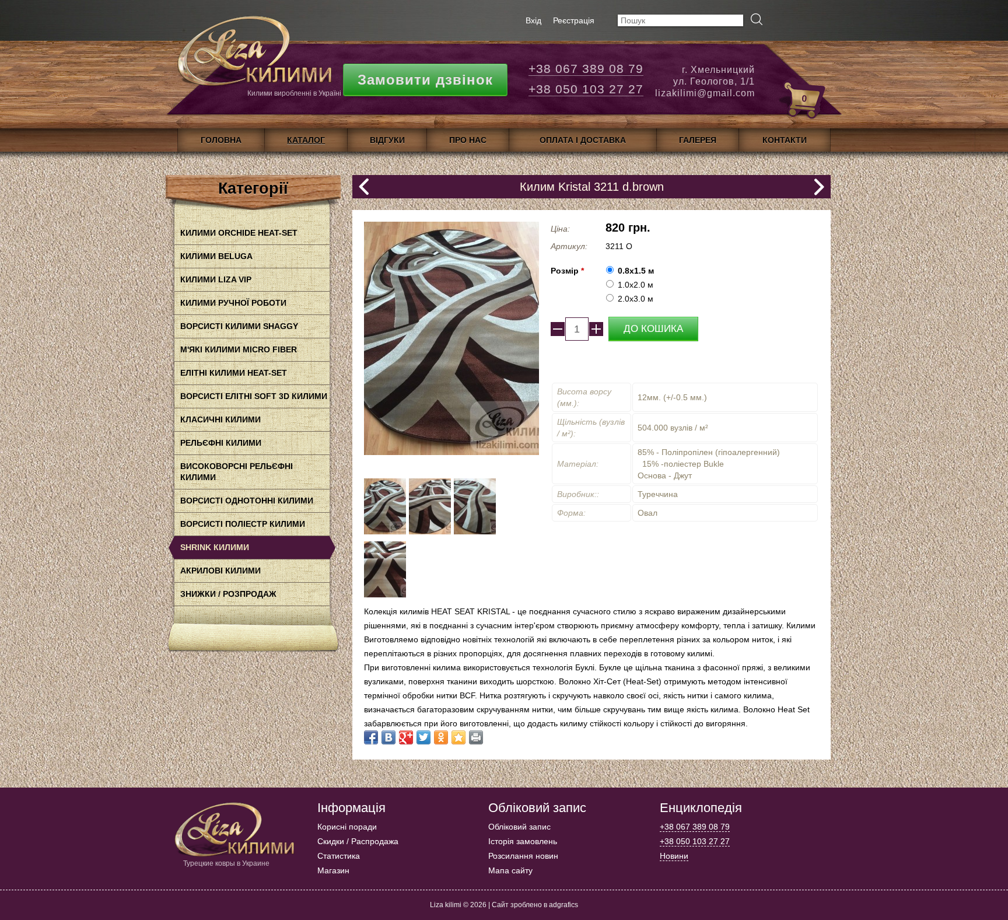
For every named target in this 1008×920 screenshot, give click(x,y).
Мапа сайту (510, 870)
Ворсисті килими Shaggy (239, 326)
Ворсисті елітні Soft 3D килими (253, 396)
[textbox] (680, 20)
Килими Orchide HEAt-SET (239, 232)
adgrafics (563, 905)
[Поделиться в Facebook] (371, 737)
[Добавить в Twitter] (423, 737)
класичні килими (220, 419)
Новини (674, 855)
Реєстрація (573, 20)
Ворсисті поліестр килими (242, 524)
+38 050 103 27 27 (585, 89)
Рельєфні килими (220, 442)
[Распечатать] (476, 737)
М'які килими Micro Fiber (238, 349)
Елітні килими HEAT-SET (233, 372)
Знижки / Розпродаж (228, 594)
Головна (221, 140)
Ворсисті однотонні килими (246, 500)
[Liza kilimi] (253, 55)
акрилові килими (220, 570)
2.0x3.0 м (635, 298)
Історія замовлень (522, 841)
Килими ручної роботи (233, 302)
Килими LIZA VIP (215, 279)
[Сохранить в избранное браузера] (459, 737)
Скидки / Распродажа (357, 841)
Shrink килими (214, 547)
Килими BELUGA (216, 256)
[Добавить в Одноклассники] (441, 737)
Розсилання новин (523, 855)
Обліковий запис (519, 826)
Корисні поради (347, 826)
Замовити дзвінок (425, 80)
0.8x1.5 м (636, 270)
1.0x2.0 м (635, 284)
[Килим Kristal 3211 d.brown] (385, 531)
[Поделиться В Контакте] (389, 737)
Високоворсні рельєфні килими (236, 471)
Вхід (533, 20)
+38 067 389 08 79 (585, 68)
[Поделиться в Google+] (406, 737)
